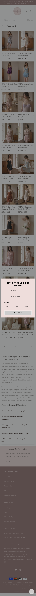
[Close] (32, 281)
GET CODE (18, 313)
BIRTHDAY (7, 302)
